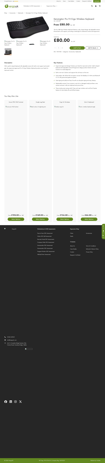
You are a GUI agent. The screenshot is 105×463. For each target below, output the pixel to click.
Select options (16, 219)
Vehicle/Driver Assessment (44, 254)
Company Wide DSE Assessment (45, 242)
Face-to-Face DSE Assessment (44, 233)
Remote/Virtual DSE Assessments (45, 239)
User (103, 232)
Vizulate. (98, 460)
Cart (103, 237)
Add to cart (77, 48)
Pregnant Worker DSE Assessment (45, 251)
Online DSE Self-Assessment (44, 236)
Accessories (13, 13)
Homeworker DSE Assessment (45, 245)
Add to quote (92, 48)
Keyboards (20, 13)
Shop (5, 13)
